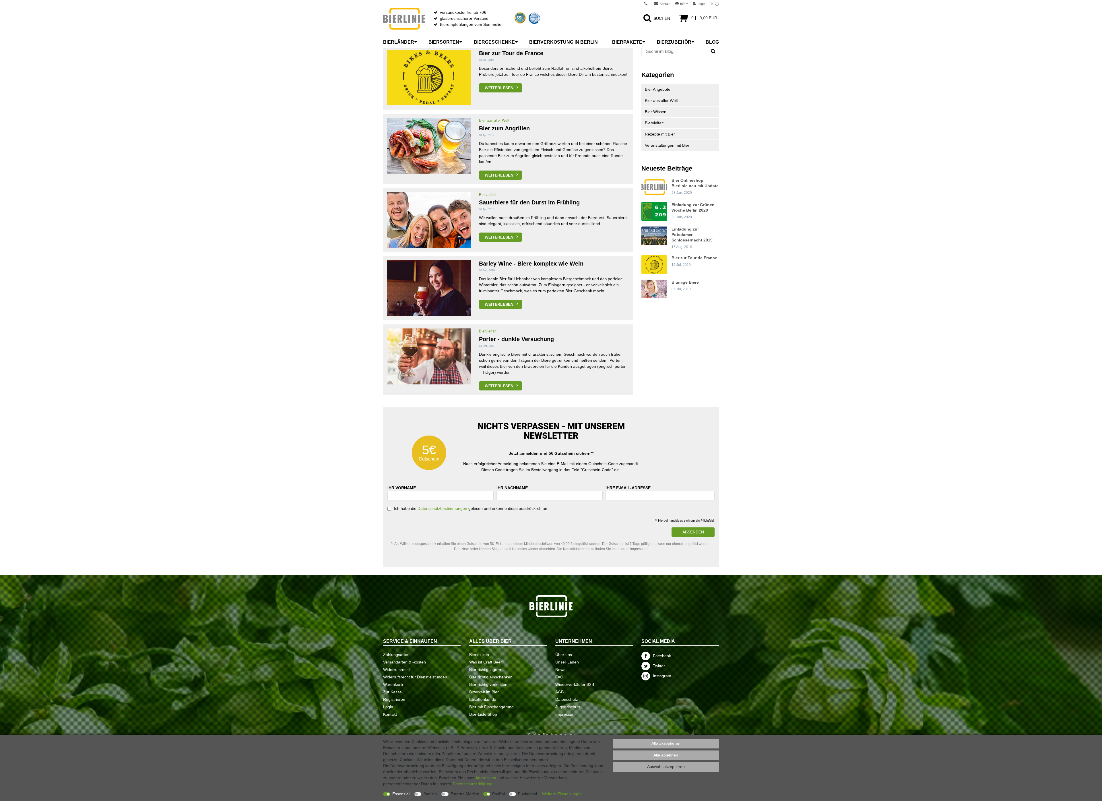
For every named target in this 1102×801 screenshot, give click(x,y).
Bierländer (398, 42)
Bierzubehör (674, 42)
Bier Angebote (657, 89)
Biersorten (443, 42)
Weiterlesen (499, 88)
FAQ (559, 677)
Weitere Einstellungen (562, 794)
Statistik (430, 794)
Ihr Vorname (401, 487)
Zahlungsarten (396, 654)
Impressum (565, 714)
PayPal (498, 794)
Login (388, 707)
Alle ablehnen (665, 755)
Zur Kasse (392, 692)
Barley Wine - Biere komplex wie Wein (531, 263)
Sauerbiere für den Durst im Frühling (529, 202)
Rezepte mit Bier (660, 134)
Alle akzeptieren (665, 743)
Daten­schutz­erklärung (472, 783)
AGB (559, 692)
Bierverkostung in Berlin (563, 42)
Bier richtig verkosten (488, 684)
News (560, 669)
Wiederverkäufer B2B (574, 684)
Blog (712, 42)
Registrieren (394, 699)
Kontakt (390, 714)
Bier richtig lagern (485, 669)
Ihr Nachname (512, 487)
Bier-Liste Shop (483, 714)
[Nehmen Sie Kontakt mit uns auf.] (647, 4)
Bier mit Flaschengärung (491, 707)
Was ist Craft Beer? (486, 662)
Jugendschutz (568, 707)
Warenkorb (393, 684)
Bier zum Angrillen (504, 128)
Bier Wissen (655, 111)
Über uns (563, 654)
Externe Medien (465, 794)
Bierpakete (627, 42)
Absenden (693, 532)
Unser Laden (567, 662)
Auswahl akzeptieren (666, 766)
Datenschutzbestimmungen (442, 508)
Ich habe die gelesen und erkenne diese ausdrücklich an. (471, 508)
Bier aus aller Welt (494, 120)
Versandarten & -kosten (404, 662)
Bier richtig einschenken (491, 677)
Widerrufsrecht (396, 669)
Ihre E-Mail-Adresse (628, 487)
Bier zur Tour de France (511, 53)
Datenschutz (566, 699)
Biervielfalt (487, 195)
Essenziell (401, 794)
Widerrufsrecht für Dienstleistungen (415, 677)
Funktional (527, 794)
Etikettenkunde (482, 699)
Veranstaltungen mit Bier (667, 145)
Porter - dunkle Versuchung (516, 339)
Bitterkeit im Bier (484, 692)
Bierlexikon (479, 654)
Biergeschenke (494, 42)
